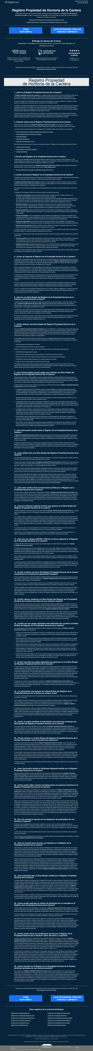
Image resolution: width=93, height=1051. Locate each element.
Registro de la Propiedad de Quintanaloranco (59, 1020)
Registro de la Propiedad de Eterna (57, 1025)
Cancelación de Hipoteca (22, 139)
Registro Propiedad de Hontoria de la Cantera (46, 10)
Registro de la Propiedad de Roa (19, 1025)
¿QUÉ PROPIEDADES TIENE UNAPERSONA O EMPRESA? (67, 30)
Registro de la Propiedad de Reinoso (57, 1015)
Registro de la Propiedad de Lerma (20, 1023)
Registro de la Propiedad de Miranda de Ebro (22, 1015)
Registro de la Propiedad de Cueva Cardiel (59, 1023)
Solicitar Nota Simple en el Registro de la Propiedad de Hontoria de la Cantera (47, 22)
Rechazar (77, 1047)
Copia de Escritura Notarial (23, 147)
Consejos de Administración (63, 1041)
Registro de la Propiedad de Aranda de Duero (23, 1018)
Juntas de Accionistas (52, 1041)
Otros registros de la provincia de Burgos (46, 1009)
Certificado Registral (21, 136)
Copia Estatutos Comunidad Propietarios (26, 149)
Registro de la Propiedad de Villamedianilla (59, 1013)
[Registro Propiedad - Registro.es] (12, 2)
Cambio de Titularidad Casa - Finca (25, 141)
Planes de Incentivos (43, 1041)
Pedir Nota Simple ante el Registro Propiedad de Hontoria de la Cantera (34, 132)
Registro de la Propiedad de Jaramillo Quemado (60, 1018)
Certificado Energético (21, 152)
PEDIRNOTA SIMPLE (26, 30)
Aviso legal (37, 1038)
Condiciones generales (44, 1038)
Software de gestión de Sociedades (31, 1041)
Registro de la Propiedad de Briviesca (21, 1020)
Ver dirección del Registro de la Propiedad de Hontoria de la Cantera (46, 20)
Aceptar (77, 1049)
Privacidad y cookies (54, 1038)
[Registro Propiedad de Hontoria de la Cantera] (26, 22)
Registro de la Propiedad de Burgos (20, 1013)
